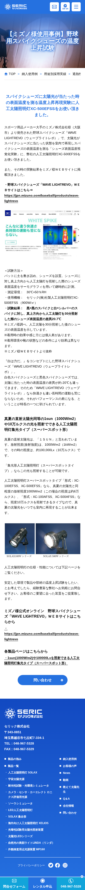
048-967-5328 (24, 743)
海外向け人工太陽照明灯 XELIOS (28, 823)
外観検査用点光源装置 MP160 (26, 849)
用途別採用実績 (55, 74)
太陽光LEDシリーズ (20, 836)
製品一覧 (13, 766)
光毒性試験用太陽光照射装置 (26, 829)
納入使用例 (30, 74)
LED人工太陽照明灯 (20, 810)
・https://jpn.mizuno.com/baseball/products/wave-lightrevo (41, 633)
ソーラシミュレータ (20, 803)
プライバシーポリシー (31, 865)
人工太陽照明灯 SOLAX (22, 772)
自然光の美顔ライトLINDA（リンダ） (31, 842)
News (66, 773)
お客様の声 (70, 766)
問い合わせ (43, 680)
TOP (12, 74)
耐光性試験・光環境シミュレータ (28, 785)
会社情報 (68, 805)
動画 (65, 780)
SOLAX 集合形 (17, 816)
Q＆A (66, 798)
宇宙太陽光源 (16, 779)
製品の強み (15, 759)
